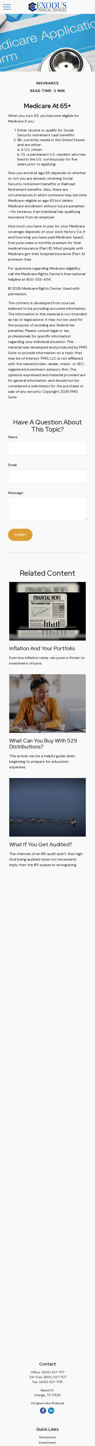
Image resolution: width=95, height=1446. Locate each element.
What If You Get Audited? (40, 844)
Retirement (47, 1437)
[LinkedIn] (51, 1410)
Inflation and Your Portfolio (42, 648)
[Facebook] (43, 1410)
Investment (47, 1442)
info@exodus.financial (47, 1403)
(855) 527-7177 (55, 1377)
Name (13, 437)
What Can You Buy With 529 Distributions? (43, 743)
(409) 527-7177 (53, 1372)
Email (12, 464)
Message (15, 492)
